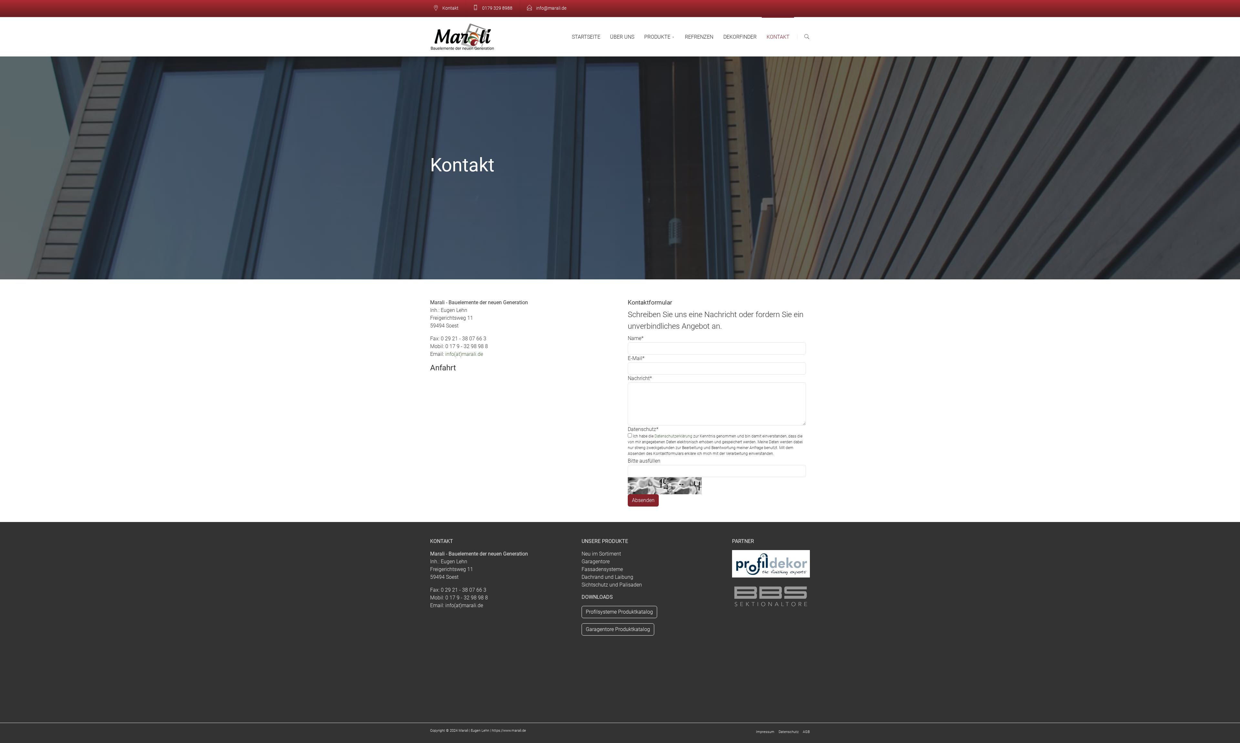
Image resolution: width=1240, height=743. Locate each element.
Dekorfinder (740, 37)
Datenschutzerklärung (673, 436)
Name (636, 338)
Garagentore (596, 561)
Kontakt (778, 37)
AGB (806, 732)
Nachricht (640, 378)
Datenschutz (643, 429)
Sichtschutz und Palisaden (612, 585)
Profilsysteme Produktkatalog (619, 612)
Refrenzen (699, 37)
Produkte (657, 37)
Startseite (586, 37)
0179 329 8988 (496, 8)
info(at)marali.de (464, 354)
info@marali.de (550, 8)
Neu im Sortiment (601, 554)
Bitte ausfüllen (644, 461)
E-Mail (636, 358)
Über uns (622, 37)
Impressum (765, 732)
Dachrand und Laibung (607, 577)
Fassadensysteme (602, 569)
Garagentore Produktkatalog (618, 629)
